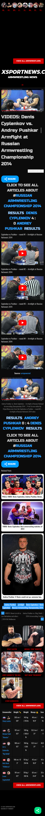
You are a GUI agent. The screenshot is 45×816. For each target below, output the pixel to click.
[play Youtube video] (22, 253)
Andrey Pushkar (10, 604)
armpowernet (26, 373)
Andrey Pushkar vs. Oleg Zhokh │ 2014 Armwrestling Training (33, 616)
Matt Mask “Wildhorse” (6, 765)
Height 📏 (17, 712)
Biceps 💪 (34, 712)
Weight (26, 712)
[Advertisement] (22, 35)
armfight (21, 604)
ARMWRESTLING (33, 171)
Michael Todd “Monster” (6, 736)
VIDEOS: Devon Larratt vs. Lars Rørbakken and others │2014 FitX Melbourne (11, 616)
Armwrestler (6, 712)
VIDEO (41, 171)
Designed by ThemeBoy (7, 809)
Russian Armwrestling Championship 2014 (22, 200)
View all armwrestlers (28, 61)
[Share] (37, 810)
